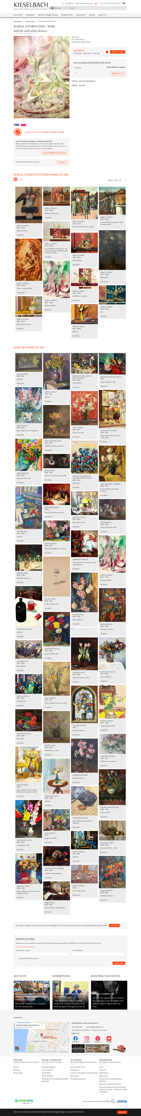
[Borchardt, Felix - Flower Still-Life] (112, 653)
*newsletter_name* (23, 950)
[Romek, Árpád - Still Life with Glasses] (28, 558)
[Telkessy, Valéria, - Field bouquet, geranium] (112, 744)
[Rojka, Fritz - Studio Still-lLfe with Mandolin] (56, 890)
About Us (102, 1070)
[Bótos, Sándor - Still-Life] (84, 840)
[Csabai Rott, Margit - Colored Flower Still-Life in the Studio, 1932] (112, 409)
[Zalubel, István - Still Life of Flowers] (84, 704)
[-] (84, 630)
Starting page (18, 21)
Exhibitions (66, 15)
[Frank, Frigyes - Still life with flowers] (112, 872)
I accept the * (28, 958)
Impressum (103, 1076)
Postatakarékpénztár (78, 1079)
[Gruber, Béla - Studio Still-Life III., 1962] (112, 509)
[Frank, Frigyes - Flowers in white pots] (28, 455)
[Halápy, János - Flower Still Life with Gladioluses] (28, 405)
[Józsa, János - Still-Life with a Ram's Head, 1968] (56, 461)
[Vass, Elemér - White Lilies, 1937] (84, 408)
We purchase (18, 1073)
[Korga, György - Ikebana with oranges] (28, 306)
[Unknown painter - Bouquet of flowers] (84, 756)
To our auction (47, 1070)
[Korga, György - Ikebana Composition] (56, 196)
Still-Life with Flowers (87, 81)
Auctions (18, 15)
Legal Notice (104, 1073)
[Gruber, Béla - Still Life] (28, 507)
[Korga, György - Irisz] (112, 294)
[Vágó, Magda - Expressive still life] (56, 820)
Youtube (109, 1042)
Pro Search (74, 1076)
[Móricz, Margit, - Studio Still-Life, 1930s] (112, 701)
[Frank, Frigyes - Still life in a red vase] (112, 605)
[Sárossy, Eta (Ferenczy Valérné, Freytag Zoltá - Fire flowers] (84, 457)
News (101, 1067)
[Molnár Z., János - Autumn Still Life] (112, 830)
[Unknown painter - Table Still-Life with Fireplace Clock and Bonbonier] (84, 543)
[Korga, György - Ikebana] (84, 314)
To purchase (46, 1073)
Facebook (75, 1042)
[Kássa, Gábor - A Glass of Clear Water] (56, 576)
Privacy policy (32, 958)
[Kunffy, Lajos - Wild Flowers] (56, 727)
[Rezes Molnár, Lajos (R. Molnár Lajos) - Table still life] (84, 363)
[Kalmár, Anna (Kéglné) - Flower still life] (112, 787)
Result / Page (113, 180)
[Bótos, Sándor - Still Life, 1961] (28, 684)
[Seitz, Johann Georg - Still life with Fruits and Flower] (56, 421)
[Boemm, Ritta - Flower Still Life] (84, 592)
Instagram (86, 1042)
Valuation (81, 15)
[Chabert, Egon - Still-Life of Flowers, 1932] (84, 653)
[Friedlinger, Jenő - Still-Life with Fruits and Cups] (56, 494)
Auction (16, 1067)
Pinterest (98, 1042)
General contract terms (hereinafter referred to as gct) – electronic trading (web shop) (113, 1089)
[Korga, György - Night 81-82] (112, 250)
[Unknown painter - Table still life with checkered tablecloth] (84, 801)
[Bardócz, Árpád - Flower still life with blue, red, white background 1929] (28, 868)
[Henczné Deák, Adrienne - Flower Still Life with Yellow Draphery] (112, 464)
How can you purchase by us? (110, 1084)
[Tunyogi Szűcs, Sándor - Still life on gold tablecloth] (56, 856)
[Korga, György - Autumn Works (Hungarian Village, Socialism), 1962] (112, 201)
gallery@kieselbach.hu (86, 3)
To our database (47, 1076)
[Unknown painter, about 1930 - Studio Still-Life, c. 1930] (112, 363)
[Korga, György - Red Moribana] (84, 243)
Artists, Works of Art (48, 15)
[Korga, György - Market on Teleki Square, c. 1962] (84, 203)
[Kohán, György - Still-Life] (56, 371)
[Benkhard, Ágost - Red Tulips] (28, 720)
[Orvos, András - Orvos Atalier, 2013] (84, 874)
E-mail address (77, 950)
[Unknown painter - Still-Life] (28, 606)
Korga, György (30, 21)
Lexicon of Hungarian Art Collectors (84, 1073)
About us (102, 15)
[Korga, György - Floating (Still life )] (56, 279)
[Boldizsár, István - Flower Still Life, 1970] (56, 629)
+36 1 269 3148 (69, 3)
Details (81, 1112)
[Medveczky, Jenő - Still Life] (56, 776)
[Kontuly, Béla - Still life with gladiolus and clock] (56, 530)
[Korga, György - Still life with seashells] (84, 278)
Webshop (30, 15)
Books (92, 15)
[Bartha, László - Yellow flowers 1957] (84, 503)
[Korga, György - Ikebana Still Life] (28, 205)
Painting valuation (49, 1067)
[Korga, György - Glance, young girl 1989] (28, 260)
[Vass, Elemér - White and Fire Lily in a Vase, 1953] (56, 679)
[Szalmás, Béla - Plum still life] (28, 649)
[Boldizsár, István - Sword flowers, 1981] (28, 819)
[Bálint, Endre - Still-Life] (28, 362)
